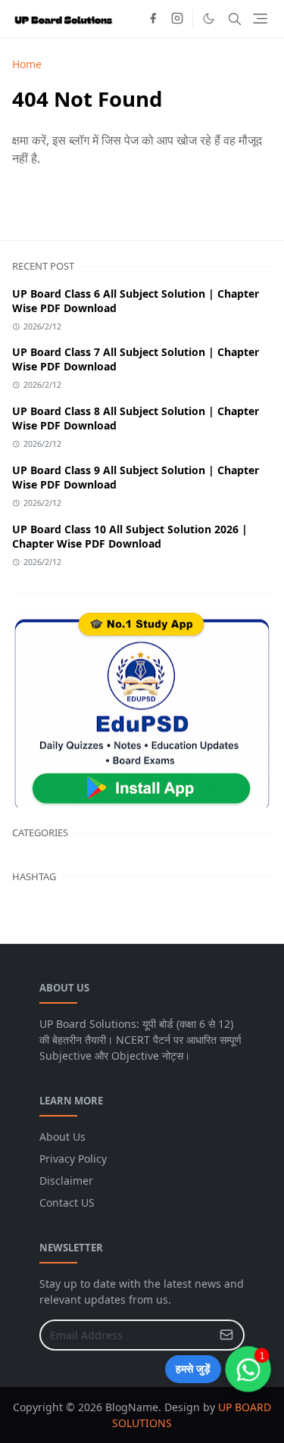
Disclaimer (66, 1180)
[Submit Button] (226, 1335)
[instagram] (177, 19)
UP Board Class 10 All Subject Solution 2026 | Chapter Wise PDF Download (130, 536)
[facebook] (153, 19)
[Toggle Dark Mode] (208, 18)
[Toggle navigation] (260, 18)
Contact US (67, 1202)
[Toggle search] (234, 19)
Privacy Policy (73, 1158)
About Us (62, 1136)
